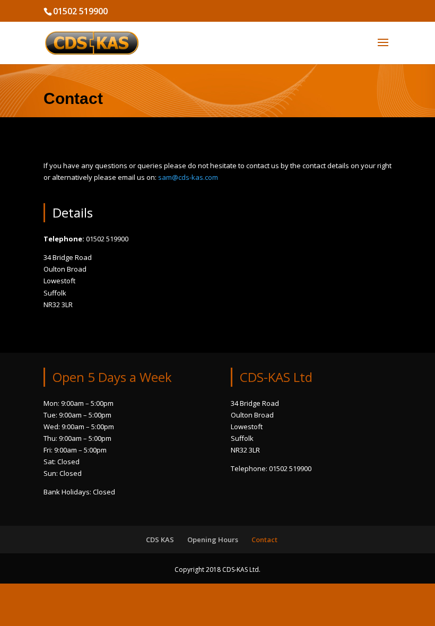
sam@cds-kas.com (188, 177)
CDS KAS (160, 539)
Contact (264, 539)
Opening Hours (212, 539)
